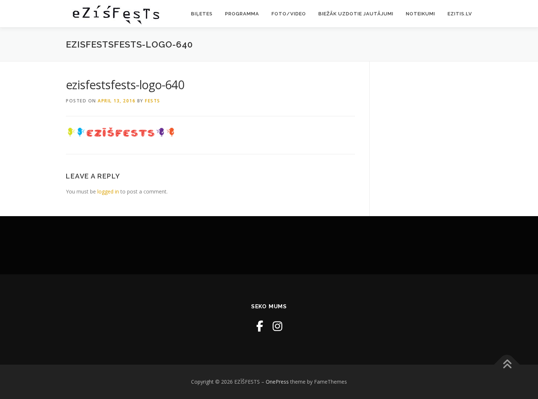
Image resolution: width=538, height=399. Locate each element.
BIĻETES (202, 13)
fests (152, 101)
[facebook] (259, 326)
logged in (108, 191)
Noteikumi (420, 13)
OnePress (277, 381)
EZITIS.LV (460, 13)
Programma (242, 13)
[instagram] (277, 326)
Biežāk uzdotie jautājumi (355, 13)
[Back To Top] (507, 365)
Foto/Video (289, 13)
